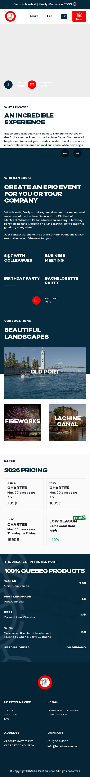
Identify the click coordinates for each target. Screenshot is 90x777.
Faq (50, 16)
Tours (34, 16)
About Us (10, 714)
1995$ (13, 540)
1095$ (55, 504)
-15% (54, 540)
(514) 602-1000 (58, 741)
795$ (12, 504)
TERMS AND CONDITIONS (63, 710)
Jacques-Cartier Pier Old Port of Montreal (19, 743)
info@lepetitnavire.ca (62, 746)
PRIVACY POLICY (57, 714)
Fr (64, 16)
